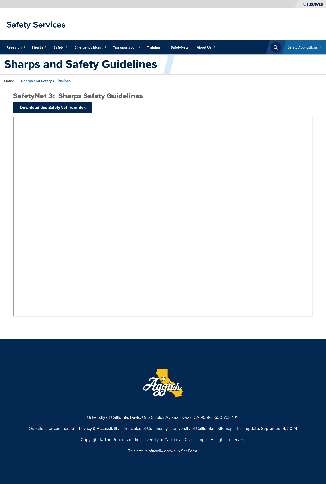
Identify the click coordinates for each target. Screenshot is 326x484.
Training (153, 47)
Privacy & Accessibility (99, 428)
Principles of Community (146, 428)
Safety (58, 47)
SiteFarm (189, 451)
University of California (192, 428)
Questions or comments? (52, 428)
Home (9, 81)
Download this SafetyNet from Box (53, 107)
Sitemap (225, 428)
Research (14, 47)
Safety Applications (303, 47)
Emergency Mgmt (88, 47)
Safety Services (35, 24)
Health (37, 47)
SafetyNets (179, 47)
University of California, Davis (113, 417)
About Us (204, 47)
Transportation (124, 47)
